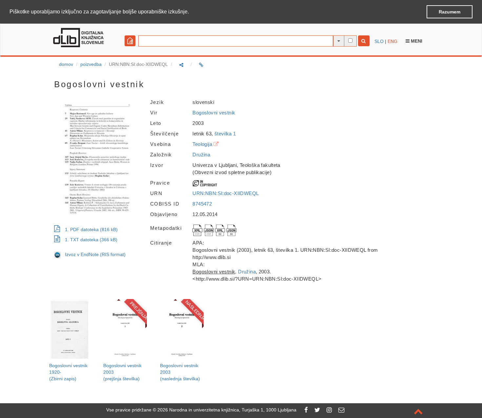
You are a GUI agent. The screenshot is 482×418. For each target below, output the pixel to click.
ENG (392, 41)
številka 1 (225, 133)
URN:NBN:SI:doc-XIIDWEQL (225, 193)
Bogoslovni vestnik (213, 112)
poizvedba (91, 64)
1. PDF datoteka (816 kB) (91, 229)
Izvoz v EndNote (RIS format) (93, 254)
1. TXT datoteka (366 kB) (91, 239)
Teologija (202, 144)
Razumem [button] (449, 11)
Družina (201, 154)
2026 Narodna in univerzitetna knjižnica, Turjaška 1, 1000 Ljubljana (226, 409)
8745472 (202, 204)
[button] (191, 12)
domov (66, 64)
